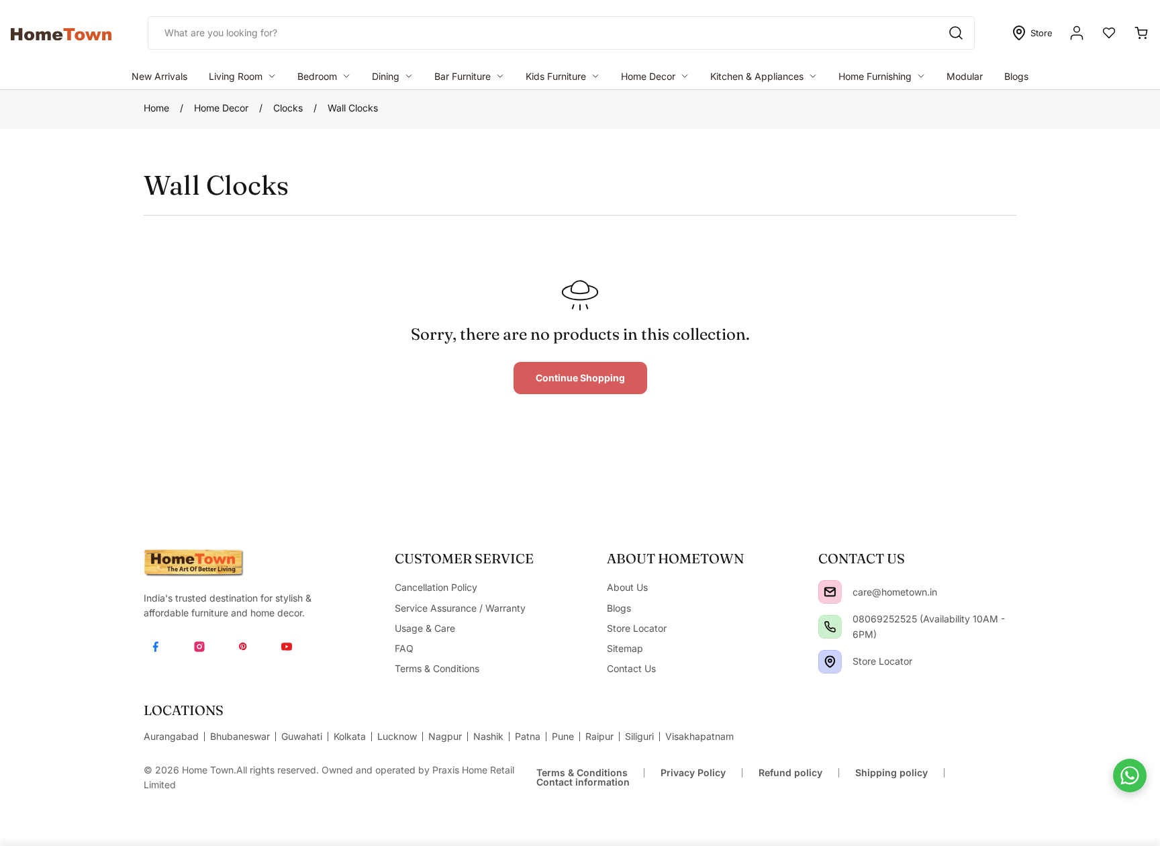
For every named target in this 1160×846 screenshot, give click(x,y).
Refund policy (790, 772)
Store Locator (882, 661)
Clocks (288, 107)
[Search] (956, 33)
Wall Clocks (353, 107)
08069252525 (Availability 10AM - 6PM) (929, 626)
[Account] (1077, 33)
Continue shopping (580, 377)
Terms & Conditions (582, 772)
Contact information (583, 782)
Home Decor (221, 107)
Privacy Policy (693, 772)
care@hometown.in (895, 592)
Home (156, 107)
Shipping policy (891, 772)
